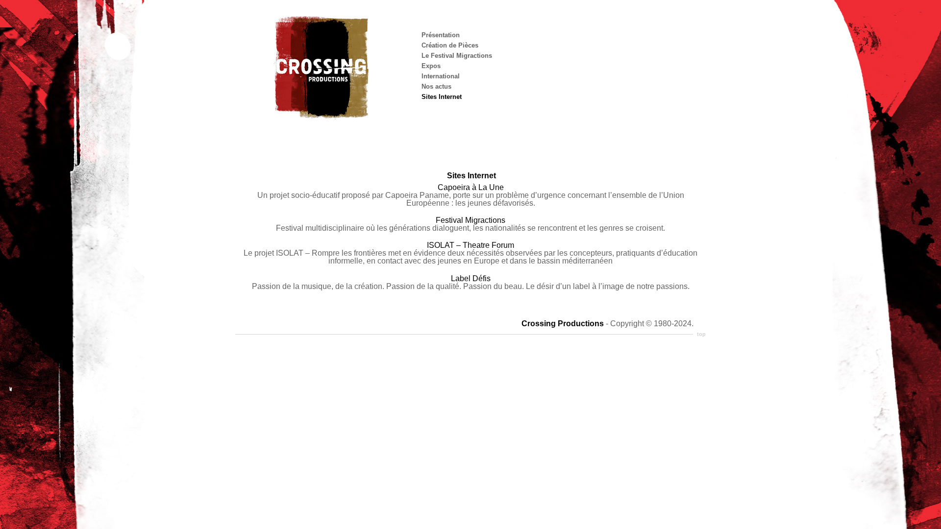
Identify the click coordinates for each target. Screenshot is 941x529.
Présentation (440, 35)
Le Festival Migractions (456, 55)
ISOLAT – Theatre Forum (470, 245)
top (701, 334)
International (440, 76)
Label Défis (471, 278)
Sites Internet (441, 96)
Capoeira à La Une (471, 187)
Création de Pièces (449, 45)
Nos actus (436, 86)
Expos (431, 66)
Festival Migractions (470, 220)
